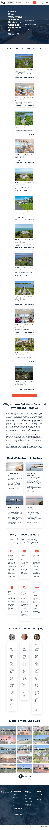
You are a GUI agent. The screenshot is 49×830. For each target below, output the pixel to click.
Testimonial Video (41, 797)
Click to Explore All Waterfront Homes (24, 396)
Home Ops (39, 794)
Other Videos (40, 799)
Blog (26, 795)
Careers (15, 800)
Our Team (15, 797)
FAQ (14, 803)
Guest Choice (28, 801)
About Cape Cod (29, 798)
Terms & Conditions (18, 805)
